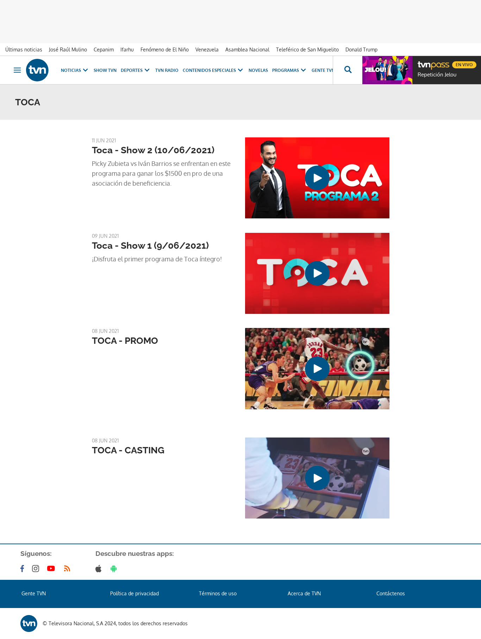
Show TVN (105, 70)
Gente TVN (323, 70)
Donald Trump (361, 49)
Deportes (132, 70)
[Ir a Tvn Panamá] (37, 70)
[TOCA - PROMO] (317, 368)
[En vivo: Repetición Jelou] (387, 70)
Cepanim (104, 49)
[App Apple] (99, 568)
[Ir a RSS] (68, 568)
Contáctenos (390, 593)
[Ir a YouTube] (52, 568)
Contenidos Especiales (209, 70)
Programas (285, 70)
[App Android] (115, 568)
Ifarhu (127, 49)
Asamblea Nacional (247, 49)
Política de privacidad (134, 593)
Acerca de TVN (304, 593)
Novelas (258, 70)
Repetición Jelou (437, 75)
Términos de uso (218, 593)
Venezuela (207, 49)
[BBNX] (28, 623)
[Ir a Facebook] (23, 568)
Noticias (71, 70)
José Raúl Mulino (68, 49)
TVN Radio (167, 70)
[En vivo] (423, 62)
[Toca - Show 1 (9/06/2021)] (317, 273)
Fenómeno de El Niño (164, 49)
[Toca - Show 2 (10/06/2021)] (317, 177)
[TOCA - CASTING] (317, 478)
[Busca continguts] (347, 70)
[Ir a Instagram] (37, 568)
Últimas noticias (23, 49)
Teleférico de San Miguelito (307, 49)
